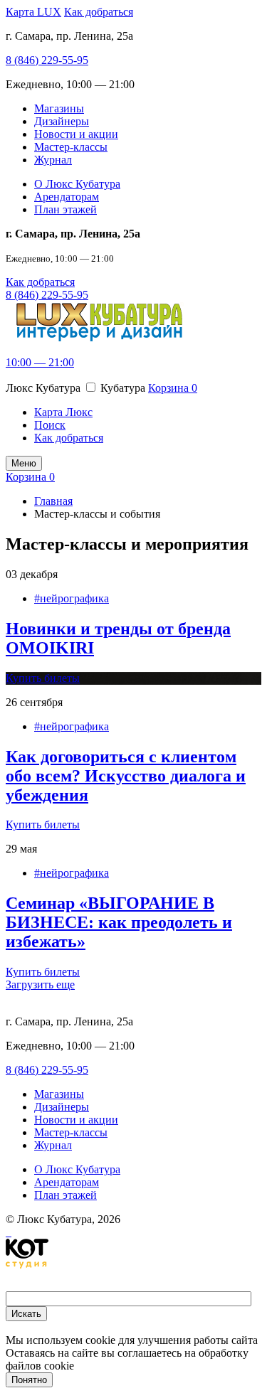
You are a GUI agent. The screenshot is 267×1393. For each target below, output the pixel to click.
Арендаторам (66, 197)
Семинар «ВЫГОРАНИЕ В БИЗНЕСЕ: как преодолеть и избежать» (119, 922)
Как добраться (98, 12)
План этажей (65, 209)
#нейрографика (71, 598)
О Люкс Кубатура (77, 184)
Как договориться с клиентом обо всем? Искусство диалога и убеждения (126, 775)
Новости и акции (76, 134)
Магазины (59, 108)
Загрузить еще (40, 984)
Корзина (172, 388)
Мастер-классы (71, 147)
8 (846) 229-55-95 (47, 60)
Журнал (53, 160)
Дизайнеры (61, 121)
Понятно (29, 1380)
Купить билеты (43, 678)
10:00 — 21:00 (40, 362)
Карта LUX (33, 12)
